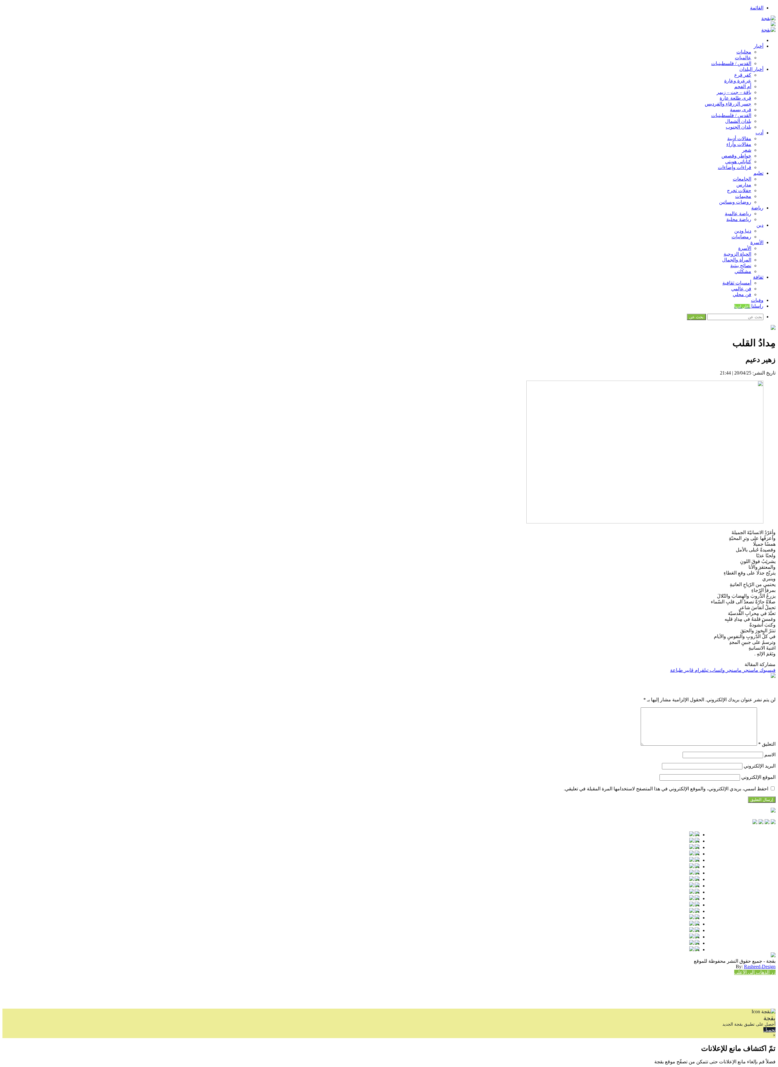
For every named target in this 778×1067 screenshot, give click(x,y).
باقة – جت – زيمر (734, 92)
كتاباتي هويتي (738, 161)
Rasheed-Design (760, 966)
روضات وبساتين (735, 202)
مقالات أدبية (739, 138)
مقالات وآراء (738, 144)
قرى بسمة (740, 109)
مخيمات (743, 196)
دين (759, 225)
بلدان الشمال (738, 121)
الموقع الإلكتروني (758, 777)
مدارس (743, 184)
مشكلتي (743, 271)
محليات (743, 51)
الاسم (770, 754)
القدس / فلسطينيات (731, 63)
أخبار (758, 46)
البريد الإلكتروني (760, 765)
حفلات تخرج (739, 190)
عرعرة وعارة (737, 80)
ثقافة (758, 277)
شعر (746, 150)
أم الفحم (742, 86)
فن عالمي (741, 288)
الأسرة (756, 242)
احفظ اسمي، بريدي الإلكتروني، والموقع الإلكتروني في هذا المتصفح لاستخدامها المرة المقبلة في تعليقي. (666, 788)
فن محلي (742, 294)
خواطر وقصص (736, 155)
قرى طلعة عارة (735, 98)
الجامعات (742, 178)
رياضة (757, 207)
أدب (759, 132)
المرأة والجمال (736, 259)
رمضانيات (741, 236)
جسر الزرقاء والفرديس (728, 103)
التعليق (767, 744)
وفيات (757, 300)
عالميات (743, 57)
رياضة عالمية (738, 213)
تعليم (758, 173)
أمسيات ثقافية (736, 282)
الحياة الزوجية (737, 254)
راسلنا (748, 306)
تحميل (769, 1029)
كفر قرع (742, 75)
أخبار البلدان (751, 69)
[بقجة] (768, 18)
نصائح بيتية (740, 265)
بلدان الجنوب (738, 126)
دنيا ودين (742, 230)
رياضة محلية (738, 219)
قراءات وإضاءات (734, 167)
